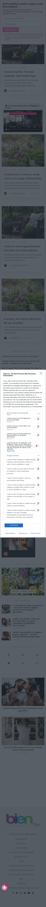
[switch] (37, 419)
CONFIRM (14, 525)
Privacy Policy (36, 533)
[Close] (42, 374)
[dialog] (23, 454)
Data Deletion (10, 533)
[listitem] (23, 413)
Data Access (23, 533)
